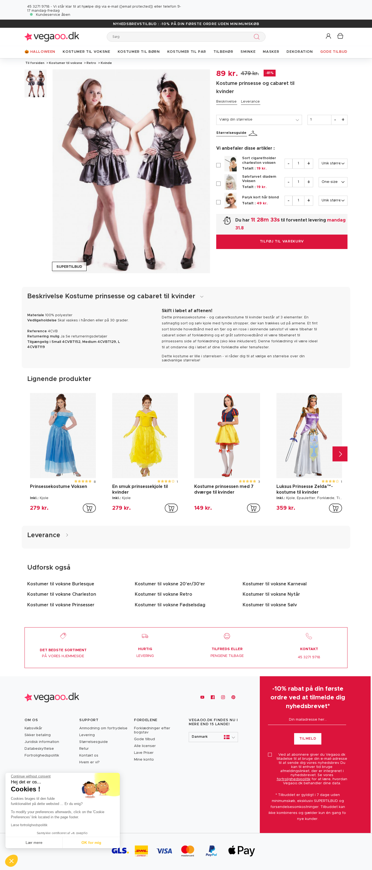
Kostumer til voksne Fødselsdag (170, 605)
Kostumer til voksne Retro (163, 594)
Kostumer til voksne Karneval (275, 584)
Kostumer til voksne (65, 62)
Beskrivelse (226, 101)
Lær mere (34, 842)
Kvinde (106, 62)
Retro (91, 62)
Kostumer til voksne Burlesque (60, 584)
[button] (329, 36)
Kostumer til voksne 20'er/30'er (170, 584)
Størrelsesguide (231, 133)
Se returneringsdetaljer (86, 336)
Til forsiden (35, 62)
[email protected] (136, 6)
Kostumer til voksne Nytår (271, 594)
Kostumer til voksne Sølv (270, 605)
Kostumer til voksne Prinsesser (60, 605)
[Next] (340, 453)
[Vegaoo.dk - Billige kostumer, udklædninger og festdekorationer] (52, 36)
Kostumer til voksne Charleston (61, 594)
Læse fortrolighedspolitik (29, 825)
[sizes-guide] (253, 133)
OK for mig (91, 842)
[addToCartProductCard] (89, 508)
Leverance (250, 101)
